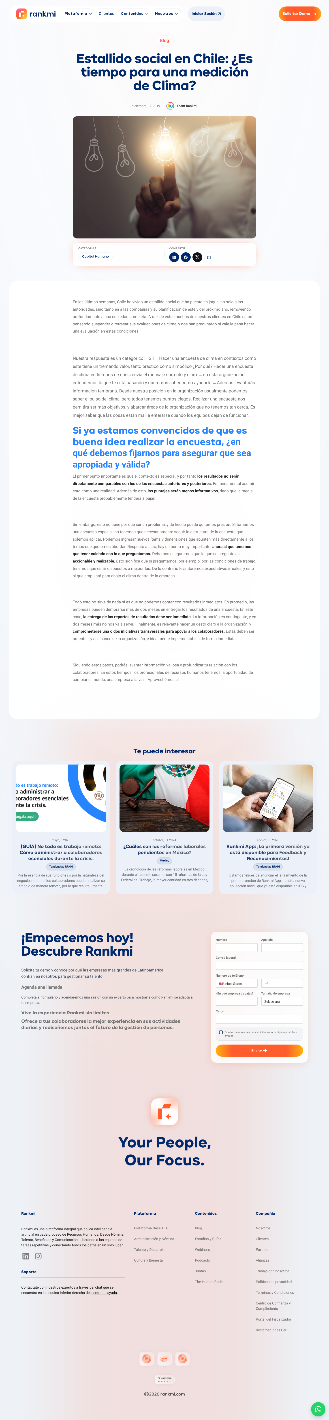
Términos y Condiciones (275, 1292)
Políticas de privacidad (274, 1282)
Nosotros (263, 1228)
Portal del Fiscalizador (273, 1319)
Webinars (202, 1249)
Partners (262, 1249)
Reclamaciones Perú (272, 1330)
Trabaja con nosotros (273, 1271)
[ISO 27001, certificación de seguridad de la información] (146, 1359)
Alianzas (262, 1260)
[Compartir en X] (197, 257)
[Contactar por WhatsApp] (318, 1409)
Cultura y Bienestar (149, 1260)
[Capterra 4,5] (165, 1379)
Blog (198, 1228)
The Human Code (209, 1282)
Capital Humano (95, 256)
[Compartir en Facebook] (186, 257)
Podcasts (202, 1260)
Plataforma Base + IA (151, 1228)
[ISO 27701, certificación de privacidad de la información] (182, 1359)
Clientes (262, 1239)
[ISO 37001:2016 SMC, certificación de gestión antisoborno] (164, 1359)
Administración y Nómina (154, 1239)
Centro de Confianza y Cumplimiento (273, 1306)
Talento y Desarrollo (150, 1249)
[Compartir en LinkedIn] (174, 257)
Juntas (200, 1271)
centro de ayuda (104, 1293)
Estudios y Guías (208, 1239)
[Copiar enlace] (209, 257)
